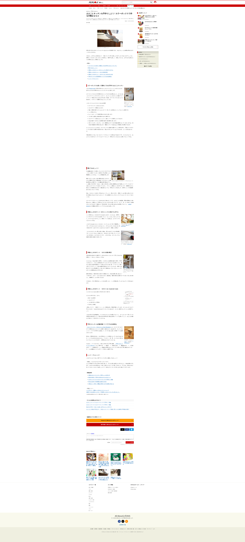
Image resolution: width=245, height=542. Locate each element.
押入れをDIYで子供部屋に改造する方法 (97, 381)
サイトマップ (149, 528)
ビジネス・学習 (91, 499)
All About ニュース (134, 487)
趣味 (89, 505)
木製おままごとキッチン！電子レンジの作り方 (99, 375)
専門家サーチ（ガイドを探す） (113, 487)
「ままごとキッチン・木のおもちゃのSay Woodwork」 (99, 327)
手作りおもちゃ (116, 8)
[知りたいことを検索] (151, 2)
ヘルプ (153, 528)
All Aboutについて (123, 528)
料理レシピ (100, 5)
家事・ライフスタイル (93, 5)
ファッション (91, 507)
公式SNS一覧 (122, 524)
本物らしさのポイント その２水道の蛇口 (98, 72)
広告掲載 (104, 528)
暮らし (101, 2)
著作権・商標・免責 (130, 528)
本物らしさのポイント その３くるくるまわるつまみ (100, 74)
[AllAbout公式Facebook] (119, 521)
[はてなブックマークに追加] (131, 429)
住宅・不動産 (91, 487)
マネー (90, 489)
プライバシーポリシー (115, 528)
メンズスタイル (91, 501)
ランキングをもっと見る (148, 46)
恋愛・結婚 (91, 498)
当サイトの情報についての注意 (140, 528)
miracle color (129, 106)
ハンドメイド (113, 5)
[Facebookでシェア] (127, 429)
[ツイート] (122, 429)
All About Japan (133, 489)
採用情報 (95, 528)
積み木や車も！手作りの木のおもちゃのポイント (99, 377)
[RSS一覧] (126, 521)
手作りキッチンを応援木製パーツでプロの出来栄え (100, 76)
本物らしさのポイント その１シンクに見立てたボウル (100, 70)
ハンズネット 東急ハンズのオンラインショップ (97, 390)
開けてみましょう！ (93, 67)
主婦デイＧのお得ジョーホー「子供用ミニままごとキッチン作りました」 (103, 392)
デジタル (90, 494)
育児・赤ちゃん (124, 5)
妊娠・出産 (118, 5)
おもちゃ (110, 8)
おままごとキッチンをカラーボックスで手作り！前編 (100, 379)
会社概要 (91, 528)
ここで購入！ (130, 224)
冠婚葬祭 (104, 5)
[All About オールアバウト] (93, 2)
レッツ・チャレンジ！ (93, 78)
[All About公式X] (122, 521)
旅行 (89, 503)
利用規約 (108, 528)
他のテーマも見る (148, 66)
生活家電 (108, 5)
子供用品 (105, 8)
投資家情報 (100, 528)
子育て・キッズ (130, 5)
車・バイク (91, 510)
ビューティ (91, 492)
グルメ (90, 508)
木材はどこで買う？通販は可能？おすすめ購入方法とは (101, 383)
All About (90, 8)
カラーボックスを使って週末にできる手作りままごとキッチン (102, 65)
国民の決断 (110, 492)
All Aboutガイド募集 (111, 489)
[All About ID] (155, 2)
